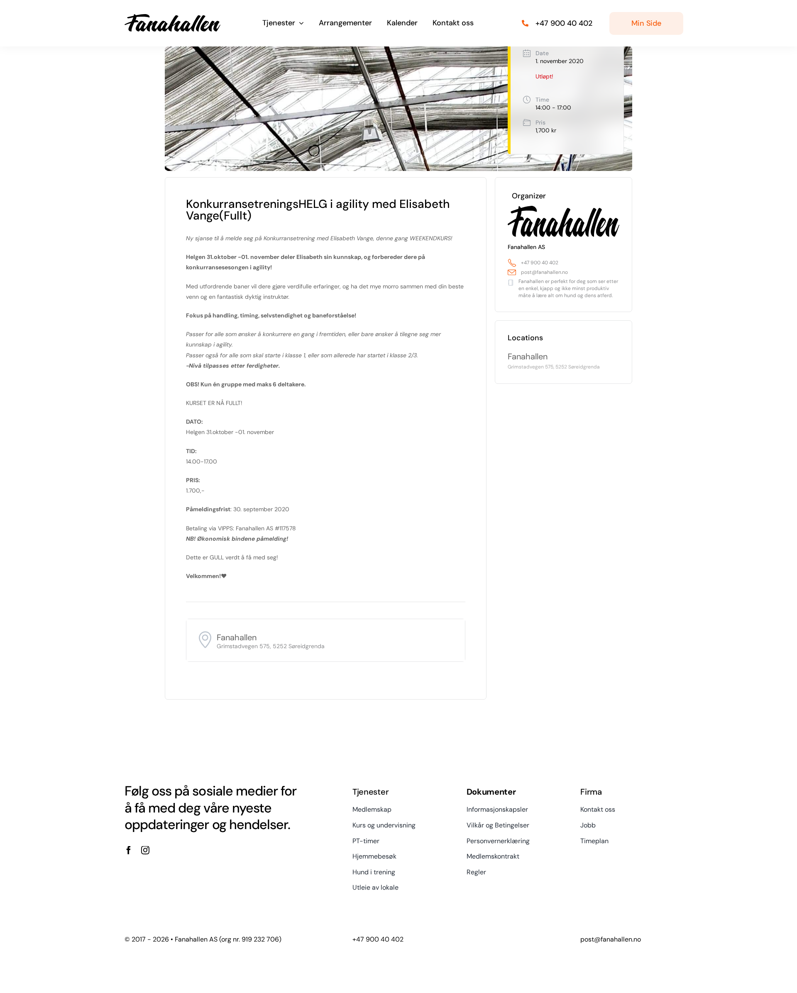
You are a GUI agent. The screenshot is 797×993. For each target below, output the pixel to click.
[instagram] (145, 850)
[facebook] (129, 850)
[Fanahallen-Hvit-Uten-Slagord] (172, 17)
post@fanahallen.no (544, 272)
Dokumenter (491, 791)
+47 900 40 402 (539, 262)
